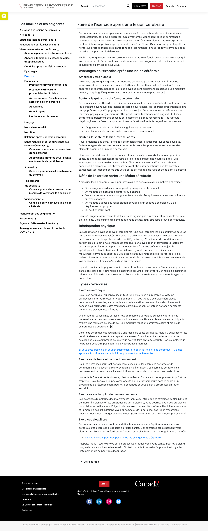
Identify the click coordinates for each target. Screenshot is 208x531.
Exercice (29, 76)
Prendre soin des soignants (35, 213)
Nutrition (29, 132)
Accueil (84, 6)
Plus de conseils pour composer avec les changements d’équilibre (123, 437)
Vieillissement (32, 199)
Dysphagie (30, 71)
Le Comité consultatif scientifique (38, 505)
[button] (4, 16)
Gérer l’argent (37, 111)
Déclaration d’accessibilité (34, 489)
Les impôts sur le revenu (43, 116)
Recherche (27, 510)
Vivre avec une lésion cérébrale (37, 49)
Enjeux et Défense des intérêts (37, 223)
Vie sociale (30, 185)
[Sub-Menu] (59, 29)
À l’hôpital (25, 34)
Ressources (26, 218)
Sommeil (29, 167)
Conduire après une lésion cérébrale (45, 66)
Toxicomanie (31, 180)
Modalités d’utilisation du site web (152, 524)
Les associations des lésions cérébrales (40, 494)
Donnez (156, 5)
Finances (29, 81)
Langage (29, 122)
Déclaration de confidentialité (120, 524)
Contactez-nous (179, 524)
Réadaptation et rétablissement (37, 44)
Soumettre (140, 5)
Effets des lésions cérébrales (36, 39)
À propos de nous (30, 483)
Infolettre (26, 499)
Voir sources (91, 461)
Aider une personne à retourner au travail (48, 53)
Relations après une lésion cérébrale (45, 136)
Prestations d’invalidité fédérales (48, 84)
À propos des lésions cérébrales (38, 29)
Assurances (36, 106)
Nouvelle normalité (35, 127)
